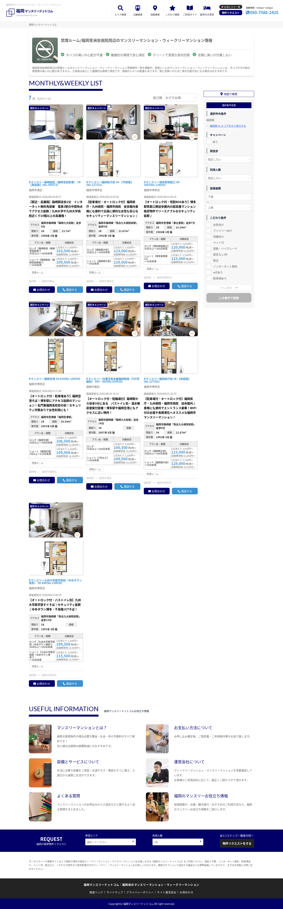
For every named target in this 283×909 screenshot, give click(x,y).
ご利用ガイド (190, 14)
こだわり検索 (172, 14)
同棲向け (218, 236)
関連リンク (96, 892)
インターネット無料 (225, 266)
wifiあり (218, 272)
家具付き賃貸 (207, 14)
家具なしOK (220, 254)
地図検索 (155, 14)
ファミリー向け (222, 230)
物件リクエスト (230, 12)
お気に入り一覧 (232, 6)
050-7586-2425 (264, 12)
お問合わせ (43, 290)
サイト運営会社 (166, 892)
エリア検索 (120, 14)
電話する (71, 290)
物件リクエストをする (237, 843)
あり (215, 142)
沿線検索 (137, 14)
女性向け (218, 224)
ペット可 (218, 242)
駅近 (216, 260)
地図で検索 (230, 94)
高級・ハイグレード (225, 248)
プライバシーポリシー (140, 892)
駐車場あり (220, 278)
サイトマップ (115, 892)
